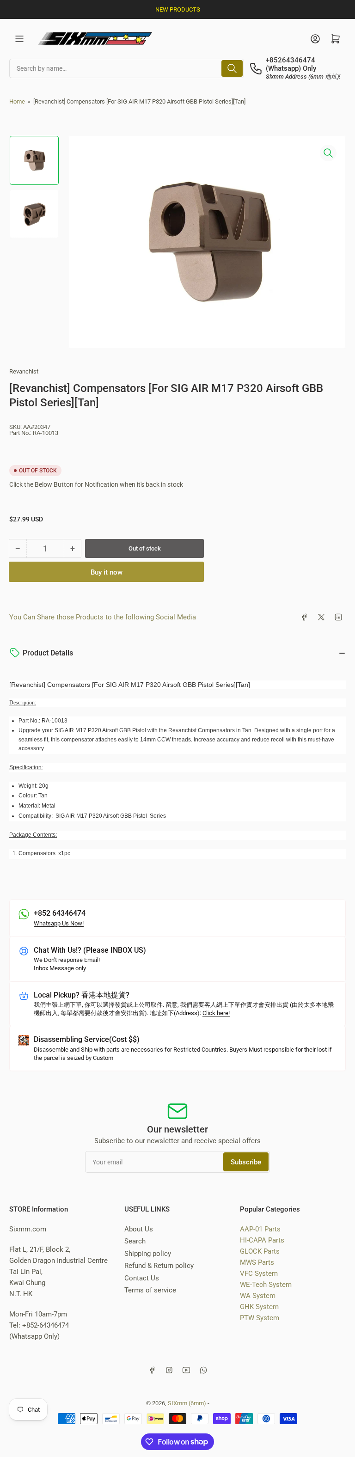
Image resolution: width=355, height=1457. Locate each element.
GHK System (259, 1307)
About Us (138, 1229)
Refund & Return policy (159, 1265)
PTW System (259, 1318)
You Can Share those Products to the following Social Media (102, 617)
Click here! (216, 1013)
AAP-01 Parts (260, 1229)
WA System (257, 1296)
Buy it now (106, 572)
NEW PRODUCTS (177, 9)
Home (17, 101)
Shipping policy (147, 1253)
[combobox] (126, 68)
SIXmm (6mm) (187, 1403)
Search (135, 1241)
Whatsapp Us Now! (59, 923)
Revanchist (23, 371)
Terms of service (150, 1290)
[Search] (232, 68)
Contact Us (141, 1278)
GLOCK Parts (260, 1251)
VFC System (259, 1273)
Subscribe (246, 1162)
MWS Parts (257, 1262)
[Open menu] (19, 39)
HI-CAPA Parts (262, 1240)
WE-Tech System (266, 1284)
